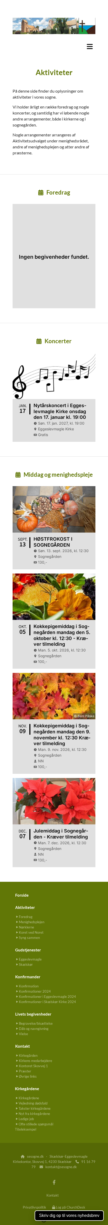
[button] (54, 46)
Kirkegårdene (27, 1088)
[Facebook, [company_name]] (54, 1182)
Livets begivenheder (33, 1014)
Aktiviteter (25, 907)
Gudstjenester (28, 950)
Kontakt (22, 1046)
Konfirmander (27, 976)
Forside (22, 895)
